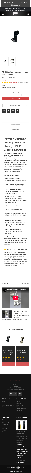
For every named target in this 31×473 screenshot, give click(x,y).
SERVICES (19, 410)
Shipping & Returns (8, 405)
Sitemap (4, 407)
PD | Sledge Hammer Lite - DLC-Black (8, 355)
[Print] (13, 110)
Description (15, 125)
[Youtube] (20, 393)
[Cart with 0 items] (26, 13)
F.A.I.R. (4, 430)
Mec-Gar (4, 428)
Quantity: (16, 92)
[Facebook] (4, 110)
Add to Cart (9, 364)
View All (4, 432)
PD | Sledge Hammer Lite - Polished (22, 355)
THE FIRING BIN (21, 409)
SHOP (18, 401)
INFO (3, 403)
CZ (3, 426)
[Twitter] (17, 110)
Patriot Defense (7, 423)
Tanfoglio (5, 424)
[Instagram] (15, 393)
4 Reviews (15, 129)
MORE (18, 407)
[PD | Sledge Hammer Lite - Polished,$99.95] (22, 339)
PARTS (18, 403)
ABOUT (4, 401)
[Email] (8, 110)
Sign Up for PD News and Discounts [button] (15, 3)
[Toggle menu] (4, 13)
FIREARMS (19, 405)
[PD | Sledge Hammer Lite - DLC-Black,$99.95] (8, 339)
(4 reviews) (14, 82)
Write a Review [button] (23, 82)
